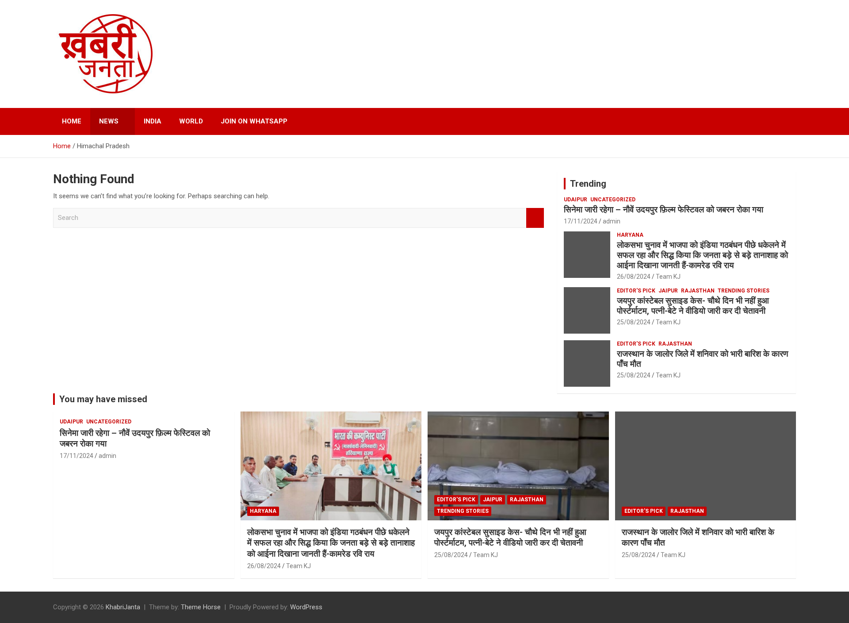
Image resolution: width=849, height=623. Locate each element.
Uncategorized (612, 199)
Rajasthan (698, 291)
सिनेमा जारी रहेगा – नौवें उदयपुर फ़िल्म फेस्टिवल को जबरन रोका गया (663, 209)
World (191, 121)
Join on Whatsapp (254, 121)
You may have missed (103, 399)
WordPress (306, 607)
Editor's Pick (636, 291)
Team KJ (668, 276)
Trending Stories (743, 291)
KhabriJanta (123, 607)
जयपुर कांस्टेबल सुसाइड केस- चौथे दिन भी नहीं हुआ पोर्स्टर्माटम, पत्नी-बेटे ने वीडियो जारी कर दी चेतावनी (693, 306)
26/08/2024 (633, 276)
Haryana (630, 235)
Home (71, 121)
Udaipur (575, 199)
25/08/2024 (633, 322)
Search (535, 218)
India (152, 121)
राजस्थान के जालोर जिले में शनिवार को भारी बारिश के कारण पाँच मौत (702, 359)
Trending (588, 183)
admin (611, 221)
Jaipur (668, 291)
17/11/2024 (580, 221)
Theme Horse (201, 607)
